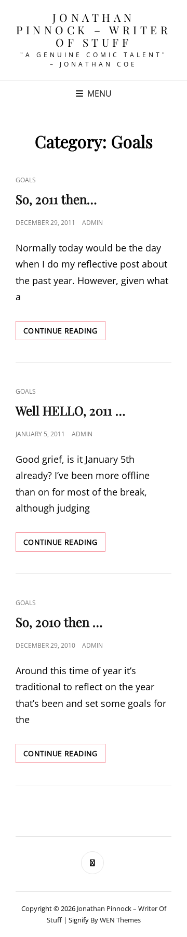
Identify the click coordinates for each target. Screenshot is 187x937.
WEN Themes (120, 920)
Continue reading (64, 332)
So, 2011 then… (56, 199)
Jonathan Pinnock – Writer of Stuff (93, 29)
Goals (26, 180)
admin (92, 222)
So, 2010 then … (59, 621)
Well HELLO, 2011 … (71, 410)
